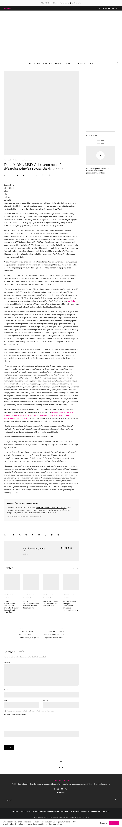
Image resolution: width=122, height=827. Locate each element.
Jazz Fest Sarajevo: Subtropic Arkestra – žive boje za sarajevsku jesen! (54, 633)
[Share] (4, 175)
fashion (46, 64)
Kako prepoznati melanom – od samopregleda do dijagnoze (103, 230)
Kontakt (106, 811)
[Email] (30, 175)
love (68, 64)
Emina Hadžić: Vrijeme (105, 218)
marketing (95, 811)
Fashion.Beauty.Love (11, 160)
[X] (99, 8)
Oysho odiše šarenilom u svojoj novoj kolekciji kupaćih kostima (105, 181)
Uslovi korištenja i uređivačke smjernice (50, 811)
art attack (24, 160)
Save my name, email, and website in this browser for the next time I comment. (30, 711)
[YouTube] (109, 8)
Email (6, 700)
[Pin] (17, 175)
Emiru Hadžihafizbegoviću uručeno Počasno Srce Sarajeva (31, 604)
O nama (15, 811)
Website (45, 700)
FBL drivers (80, 64)
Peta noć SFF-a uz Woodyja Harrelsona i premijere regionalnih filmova (70, 605)
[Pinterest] (105, 8)
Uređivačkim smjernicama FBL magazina (51, 507)
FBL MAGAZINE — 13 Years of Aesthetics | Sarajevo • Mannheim (61, 3)
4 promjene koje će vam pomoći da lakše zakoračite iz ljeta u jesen (28, 633)
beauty (58, 64)
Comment (7, 662)
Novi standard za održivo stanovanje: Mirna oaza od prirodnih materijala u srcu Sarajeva (105, 205)
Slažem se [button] (114, 823)
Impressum (25, 811)
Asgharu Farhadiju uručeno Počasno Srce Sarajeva (50, 603)
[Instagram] (102, 8)
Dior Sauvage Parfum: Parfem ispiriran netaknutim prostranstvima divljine (98, 170)
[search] (115, 800)
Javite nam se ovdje (48, 512)
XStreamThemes (84, 817)
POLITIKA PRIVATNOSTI (80, 811)
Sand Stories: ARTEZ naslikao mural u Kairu (105, 192)
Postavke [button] (104, 823)
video (90, 64)
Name (6, 690)
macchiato (33, 64)
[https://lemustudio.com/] (61, 27)
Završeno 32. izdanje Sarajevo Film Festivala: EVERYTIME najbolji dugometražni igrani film (11, 606)
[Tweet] (11, 175)
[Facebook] (97, 8)
